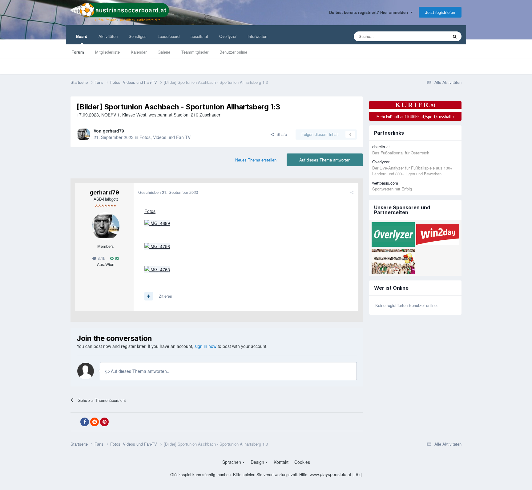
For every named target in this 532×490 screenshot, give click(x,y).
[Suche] (454, 36)
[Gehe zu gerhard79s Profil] (83, 134)
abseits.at (199, 36)
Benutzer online (233, 52)
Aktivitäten (108, 36)
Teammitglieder (194, 52)
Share (280, 134)
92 (116, 258)
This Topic (431, 36)
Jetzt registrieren (440, 12)
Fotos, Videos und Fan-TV (165, 137)
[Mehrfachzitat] (148, 296)
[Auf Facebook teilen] (84, 422)
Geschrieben (168, 192)
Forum (77, 52)
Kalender (139, 52)
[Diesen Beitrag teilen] (351, 192)
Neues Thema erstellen (255, 160)
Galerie (164, 52)
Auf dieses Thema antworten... (140, 371)
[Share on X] (75, 422)
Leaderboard (168, 36)
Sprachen (232, 462)
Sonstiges (138, 36)
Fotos (149, 211)
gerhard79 (113, 131)
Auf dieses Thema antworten (324, 160)
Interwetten (257, 36)
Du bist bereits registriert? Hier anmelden (369, 12)
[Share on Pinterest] (104, 422)
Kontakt (281, 462)
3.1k (100, 258)
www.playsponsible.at (330, 474)
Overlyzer (227, 36)
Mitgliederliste (107, 52)
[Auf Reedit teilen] (94, 422)
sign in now (205, 346)
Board (81, 36)
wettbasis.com (385, 183)
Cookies (302, 462)
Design (258, 462)
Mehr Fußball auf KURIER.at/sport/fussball (415, 116)
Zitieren (165, 296)
